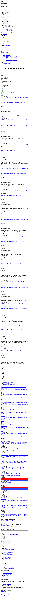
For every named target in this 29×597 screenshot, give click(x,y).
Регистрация (9, 29)
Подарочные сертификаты (9, 559)
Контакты (5, 14)
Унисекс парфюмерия (11, 60)
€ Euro (5, 19)
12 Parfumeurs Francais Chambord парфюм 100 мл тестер (14, 308)
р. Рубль (6, 22)
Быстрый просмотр (5, 96)
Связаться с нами (7, 556)
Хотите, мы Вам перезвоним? (16, 43)
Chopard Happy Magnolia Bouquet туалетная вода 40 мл (14, 456)
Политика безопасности (9, 550)
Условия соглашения (8, 552)
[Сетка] (2, 95)
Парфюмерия (6, 39)
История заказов (7, 574)
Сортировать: (4, 92)
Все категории (6, 37)
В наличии (4, 80)
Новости (5, 13)
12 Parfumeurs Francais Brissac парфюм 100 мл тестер (13, 350)
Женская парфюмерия (11, 57)
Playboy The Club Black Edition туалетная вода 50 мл (13, 443)
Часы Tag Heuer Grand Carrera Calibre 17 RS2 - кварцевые (14, 500)
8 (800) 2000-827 (7, 45)
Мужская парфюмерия (11, 58)
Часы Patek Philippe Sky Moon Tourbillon (10, 475)
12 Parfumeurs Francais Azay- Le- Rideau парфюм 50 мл (13, 173)
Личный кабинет (7, 573)
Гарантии (5, 12)
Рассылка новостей (8, 576)
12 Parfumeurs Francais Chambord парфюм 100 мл (12, 329)
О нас (4, 9)
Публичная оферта (7, 554)
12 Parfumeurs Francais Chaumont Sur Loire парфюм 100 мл (14, 287)
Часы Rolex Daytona (5, 484)
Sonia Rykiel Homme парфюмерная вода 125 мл (12, 468)
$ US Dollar (6, 21)
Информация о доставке (9, 11)
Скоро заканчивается (7, 82)
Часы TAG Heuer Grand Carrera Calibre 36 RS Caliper (13, 515)
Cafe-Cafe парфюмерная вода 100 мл (9, 450)
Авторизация (9, 30)
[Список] (1, 95)
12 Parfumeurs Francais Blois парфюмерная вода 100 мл (14, 102)
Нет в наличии (5, 81)
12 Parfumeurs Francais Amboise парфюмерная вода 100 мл (14, 219)
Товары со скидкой (6, 77)
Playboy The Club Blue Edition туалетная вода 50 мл (13, 462)
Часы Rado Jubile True (6, 492)
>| (3, 379)
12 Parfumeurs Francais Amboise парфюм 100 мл (12, 263)
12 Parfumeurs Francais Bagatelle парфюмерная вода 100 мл (14, 150)
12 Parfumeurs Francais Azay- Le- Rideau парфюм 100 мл (14, 195)
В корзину (3, 439)
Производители (7, 558)
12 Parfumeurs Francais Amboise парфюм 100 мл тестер (13, 241)
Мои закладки (6, 575)
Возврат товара (7, 557)
